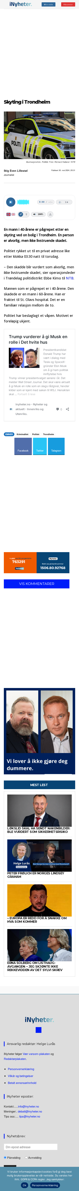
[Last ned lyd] (50, 214)
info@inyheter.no (28, 1106)
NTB (69, 278)
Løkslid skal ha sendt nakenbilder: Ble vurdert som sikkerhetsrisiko (38, 830)
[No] (74, 1179)
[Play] (10, 202)
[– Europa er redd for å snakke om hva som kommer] (39, 900)
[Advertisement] (39, 53)
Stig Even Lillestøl (16, 171)
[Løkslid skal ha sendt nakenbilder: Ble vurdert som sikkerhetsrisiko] (39, 811)
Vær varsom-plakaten (36, 1054)
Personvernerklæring (21, 1069)
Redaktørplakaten (15, 1059)
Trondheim (48, 434)
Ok (24, 1185)
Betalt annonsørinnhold (22, 1083)
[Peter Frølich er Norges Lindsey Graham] (39, 855)
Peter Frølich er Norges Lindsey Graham (35, 875)
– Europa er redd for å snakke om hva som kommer (37, 919)
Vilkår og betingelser (20, 1076)
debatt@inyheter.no (30, 1111)
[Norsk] (8, 214)
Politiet (35, 434)
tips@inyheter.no (29, 1116)
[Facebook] (38, 1030)
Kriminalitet (22, 434)
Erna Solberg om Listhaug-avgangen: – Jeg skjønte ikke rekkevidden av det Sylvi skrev (34, 966)
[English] (13, 214)
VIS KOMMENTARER (36, 584)
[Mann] (20, 214)
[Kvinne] (26, 214)
